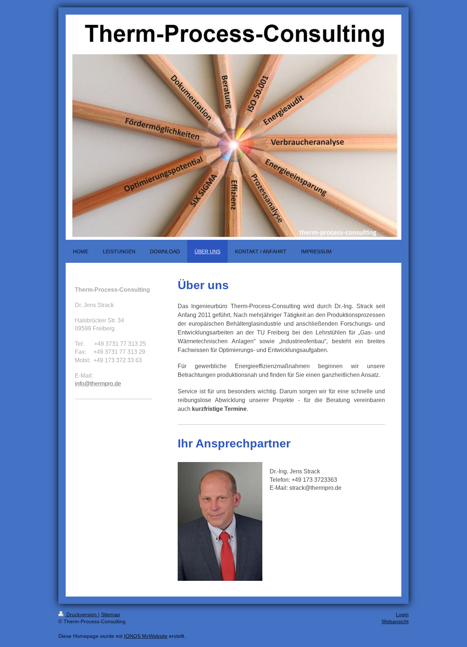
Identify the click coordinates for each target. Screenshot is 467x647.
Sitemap (110, 614)
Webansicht (395, 621)
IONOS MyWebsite (145, 636)
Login (402, 614)
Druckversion (81, 614)
